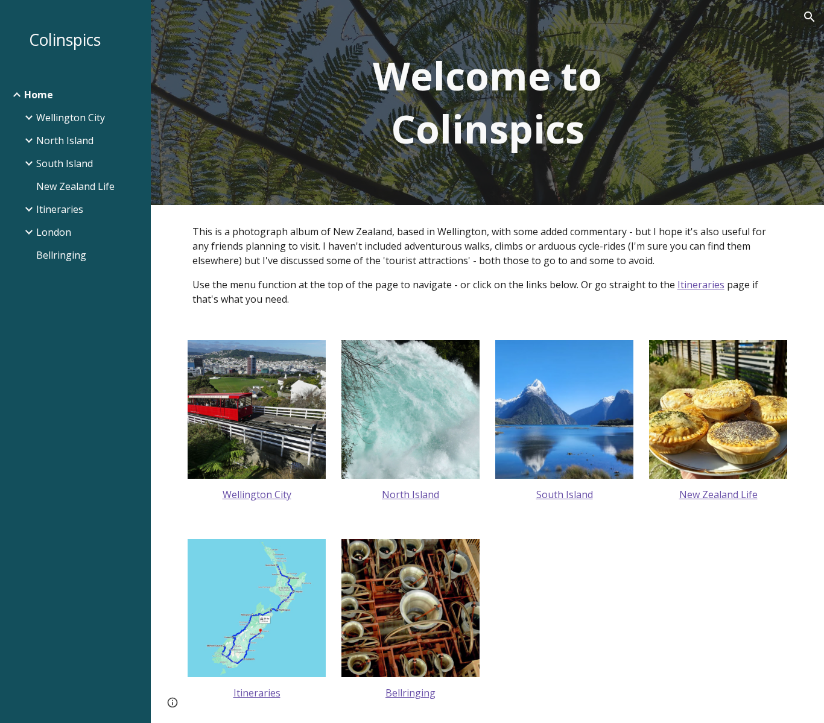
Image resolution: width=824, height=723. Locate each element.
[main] (487, 103)
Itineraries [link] (59, 209)
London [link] (53, 232)
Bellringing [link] (61, 255)
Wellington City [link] (70, 117)
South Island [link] (64, 163)
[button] (809, 16)
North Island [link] (64, 140)
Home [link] (38, 94)
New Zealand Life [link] (75, 186)
